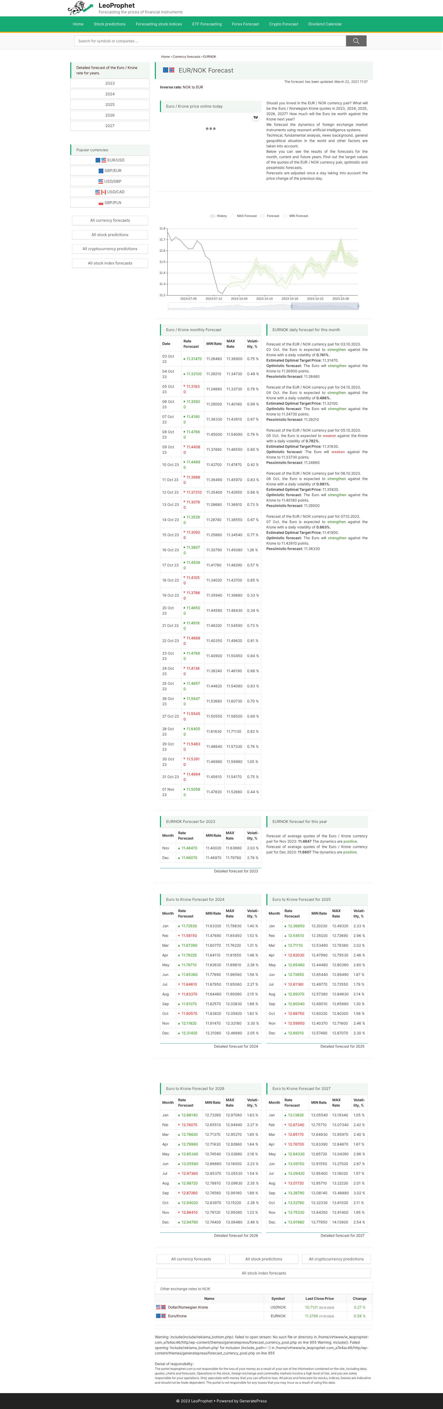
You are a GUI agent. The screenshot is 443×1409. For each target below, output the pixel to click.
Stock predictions (110, 24)
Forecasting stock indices (159, 24)
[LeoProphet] (80, 8)
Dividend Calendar (325, 24)
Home (78, 24)
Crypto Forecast (283, 24)
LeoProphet (117, 5)
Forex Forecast (245, 24)
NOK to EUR (193, 87)
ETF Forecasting (207, 24)
